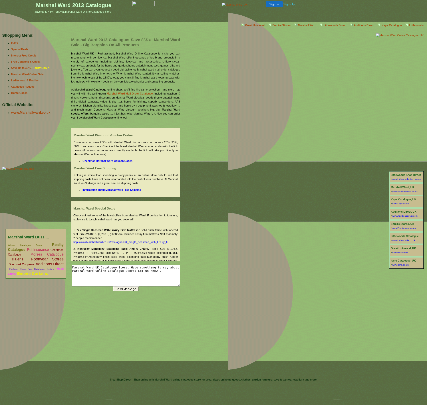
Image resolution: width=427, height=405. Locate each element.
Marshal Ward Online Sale (27, 74)
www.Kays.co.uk (400, 203)
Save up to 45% (21, 68)
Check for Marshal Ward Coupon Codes (108, 161)
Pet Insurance (38, 250)
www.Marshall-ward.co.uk (405, 191)
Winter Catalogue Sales (25, 245)
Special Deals (19, 49)
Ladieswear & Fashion (25, 80)
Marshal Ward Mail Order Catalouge (130, 93)
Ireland (50, 269)
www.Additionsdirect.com (404, 216)
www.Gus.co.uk (400, 252)
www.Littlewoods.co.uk (403, 240)
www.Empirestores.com (404, 228)
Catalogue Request (23, 86)
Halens (18, 259)
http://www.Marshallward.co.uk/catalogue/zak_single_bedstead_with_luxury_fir (120, 242)
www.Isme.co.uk (400, 265)
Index (14, 43)
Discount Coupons (21, 264)
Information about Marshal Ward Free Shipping (112, 189)
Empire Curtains (32, 273)
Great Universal (255, 25)
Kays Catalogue (392, 25)
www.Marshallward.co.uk (30, 112)
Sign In (274, 4)
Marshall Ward (307, 25)
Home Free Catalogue (32, 269)
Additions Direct (50, 264)
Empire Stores (281, 25)
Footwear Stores (47, 259)
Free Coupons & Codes (25, 61)
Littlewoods (416, 25)
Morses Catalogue (47, 254)
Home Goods (19, 93)
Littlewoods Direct (335, 25)
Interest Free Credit (23, 55)
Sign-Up (289, 4)
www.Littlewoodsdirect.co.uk (406, 179)
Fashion (13, 269)
